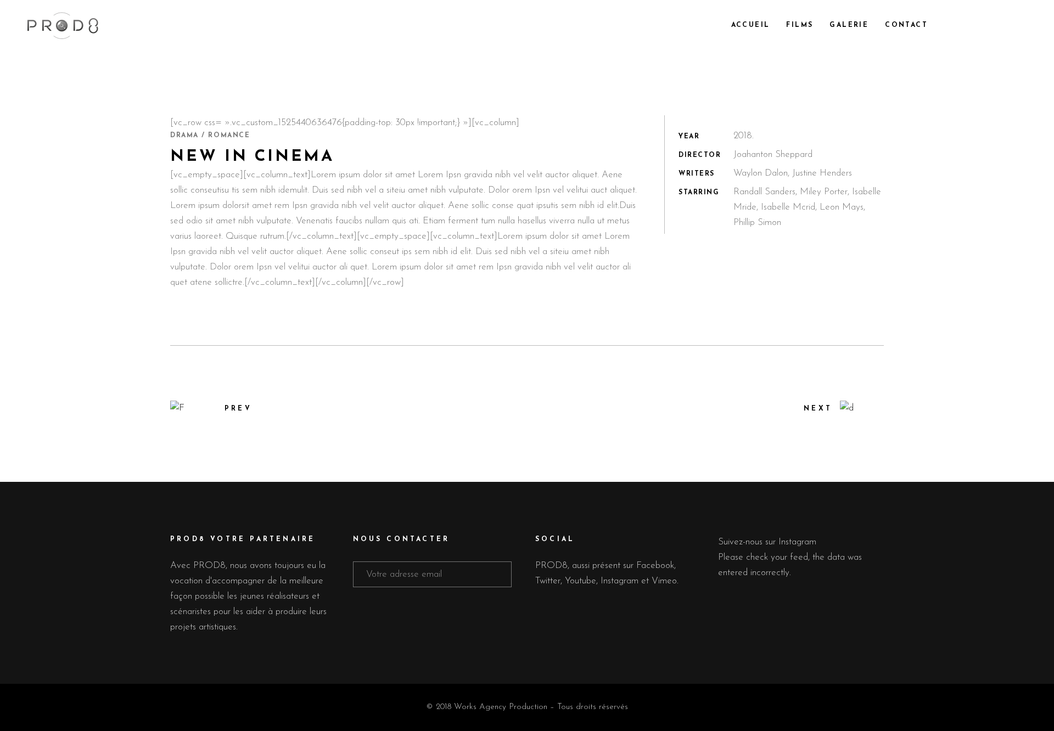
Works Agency (480, 707)
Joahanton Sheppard (772, 154)
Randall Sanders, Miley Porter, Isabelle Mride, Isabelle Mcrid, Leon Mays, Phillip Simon (807, 207)
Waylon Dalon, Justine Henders (792, 173)
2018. (743, 135)
